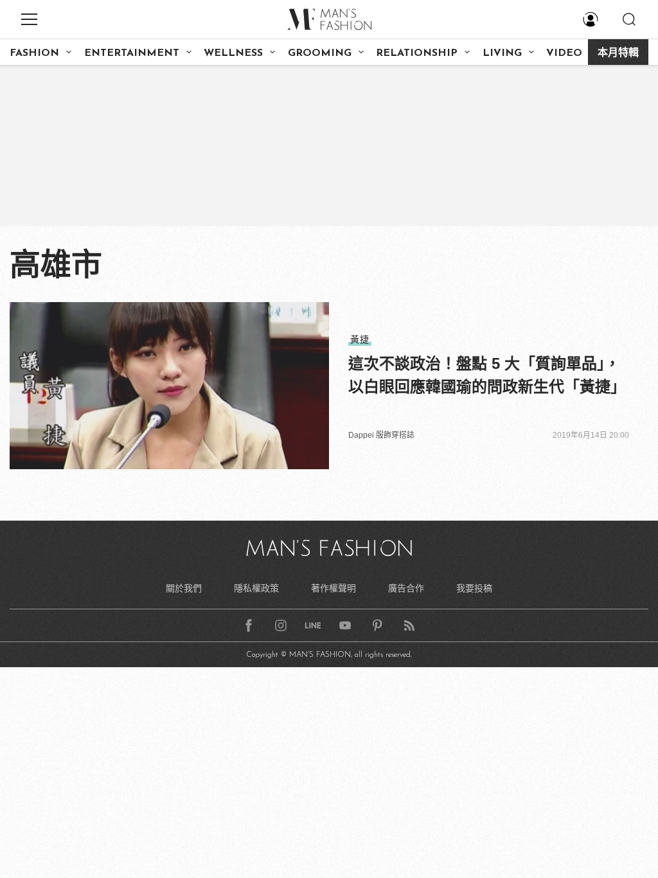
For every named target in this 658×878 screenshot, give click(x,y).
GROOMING (319, 53)
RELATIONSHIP (417, 53)
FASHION (34, 53)
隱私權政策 (256, 588)
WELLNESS (233, 53)
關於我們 (184, 588)
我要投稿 (474, 588)
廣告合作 (406, 588)
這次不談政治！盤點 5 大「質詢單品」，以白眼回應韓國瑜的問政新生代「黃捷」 (487, 375)
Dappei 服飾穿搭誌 (381, 435)
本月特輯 (618, 53)
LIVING (502, 53)
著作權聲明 (333, 588)
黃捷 (359, 339)
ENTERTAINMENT (131, 53)
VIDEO (564, 53)
